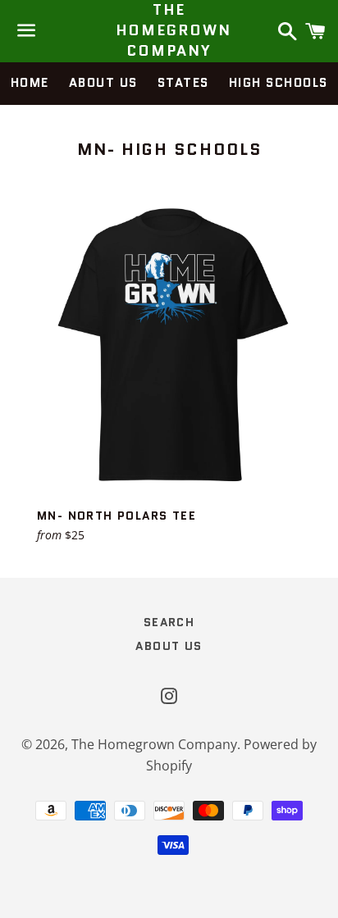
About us (103, 83)
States (183, 83)
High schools (278, 83)
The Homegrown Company (169, 30)
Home (30, 83)
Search (169, 622)
